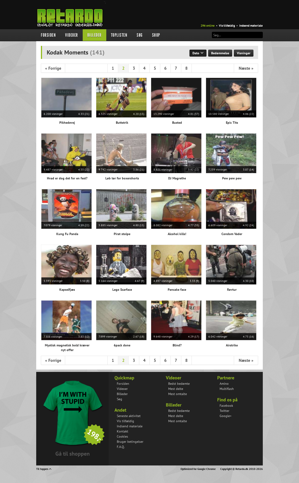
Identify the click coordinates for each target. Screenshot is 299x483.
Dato (196, 53)
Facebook (226, 405)
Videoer (71, 35)
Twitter (224, 411)
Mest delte (175, 389)
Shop (156, 35)
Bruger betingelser (130, 441)
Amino (224, 383)
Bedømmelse (220, 53)
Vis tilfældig (227, 26)
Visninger (243, 53)
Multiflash (227, 389)
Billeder (94, 35)
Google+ (225, 416)
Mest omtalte (177, 394)
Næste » (246, 68)
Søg (140, 35)
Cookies (122, 436)
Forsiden (48, 35)
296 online (208, 26)
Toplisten (119, 35)
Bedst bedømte (179, 383)
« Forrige (53, 68)
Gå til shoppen (72, 453)
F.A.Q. (121, 447)
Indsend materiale (251, 26)
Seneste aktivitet (129, 416)
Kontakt (122, 431)
